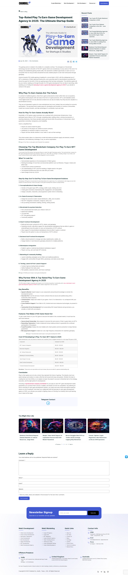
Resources (92, 3)
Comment (22, 460)
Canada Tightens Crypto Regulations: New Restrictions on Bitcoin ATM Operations (98, 437)
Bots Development (69, 3)
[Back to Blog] (19, 11)
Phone (92, 542)
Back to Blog (24, 11)
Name (21, 477)
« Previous (58, 444)
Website (21, 489)
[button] (68, 62)
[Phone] (88, 542)
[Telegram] (48, 403)
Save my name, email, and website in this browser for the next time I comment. (42, 494)
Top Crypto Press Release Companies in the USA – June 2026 (97, 26)
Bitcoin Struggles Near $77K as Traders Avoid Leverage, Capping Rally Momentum (75, 437)
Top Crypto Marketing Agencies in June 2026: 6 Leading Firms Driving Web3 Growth (98, 41)
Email (21, 483)
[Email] (88, 538)
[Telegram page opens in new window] (126, 457)
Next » (71, 444)
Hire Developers (81, 3)
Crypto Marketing (55, 3)
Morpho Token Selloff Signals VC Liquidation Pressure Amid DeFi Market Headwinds (98, 55)
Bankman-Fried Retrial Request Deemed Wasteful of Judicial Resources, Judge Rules (97, 48)
